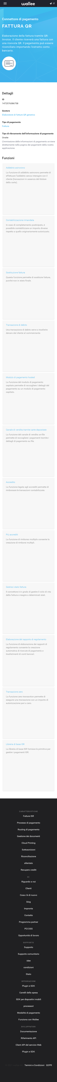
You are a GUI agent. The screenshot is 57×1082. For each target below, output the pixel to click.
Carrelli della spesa (28, 992)
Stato (28, 974)
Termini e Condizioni (34, 1065)
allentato (28, 863)
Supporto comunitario (28, 954)
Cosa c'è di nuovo (28, 895)
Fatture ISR (28, 816)
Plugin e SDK (28, 986)
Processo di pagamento (28, 822)
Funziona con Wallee (28, 1019)
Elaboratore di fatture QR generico (18, 114)
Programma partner (28, 922)
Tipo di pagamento (11, 122)
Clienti (28, 888)
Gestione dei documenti (28, 836)
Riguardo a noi (28, 881)
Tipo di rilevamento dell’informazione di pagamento (28, 133)
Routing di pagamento (28, 829)
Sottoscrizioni (28, 849)
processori (29, 1006)
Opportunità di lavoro (28, 935)
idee (29, 960)
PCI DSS (28, 928)
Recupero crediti (28, 870)
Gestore (6, 110)
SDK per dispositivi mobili (28, 999)
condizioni (29, 967)
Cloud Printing (28, 843)
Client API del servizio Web (28, 1045)
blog (28, 902)
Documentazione (28, 1031)
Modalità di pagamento (28, 1012)
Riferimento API (28, 1038)
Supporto (28, 947)
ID (3, 99)
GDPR (49, 1065)
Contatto (28, 915)
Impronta (28, 908)
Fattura (5, 126)
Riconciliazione (28, 856)
